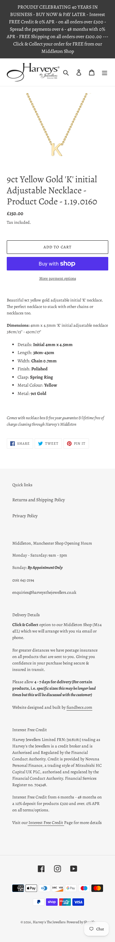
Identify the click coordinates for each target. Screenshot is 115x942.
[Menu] (104, 72)
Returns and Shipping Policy (38, 500)
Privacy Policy (25, 516)
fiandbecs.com (79, 707)
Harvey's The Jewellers (49, 922)
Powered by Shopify (81, 922)
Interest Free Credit (46, 823)
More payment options (57, 278)
